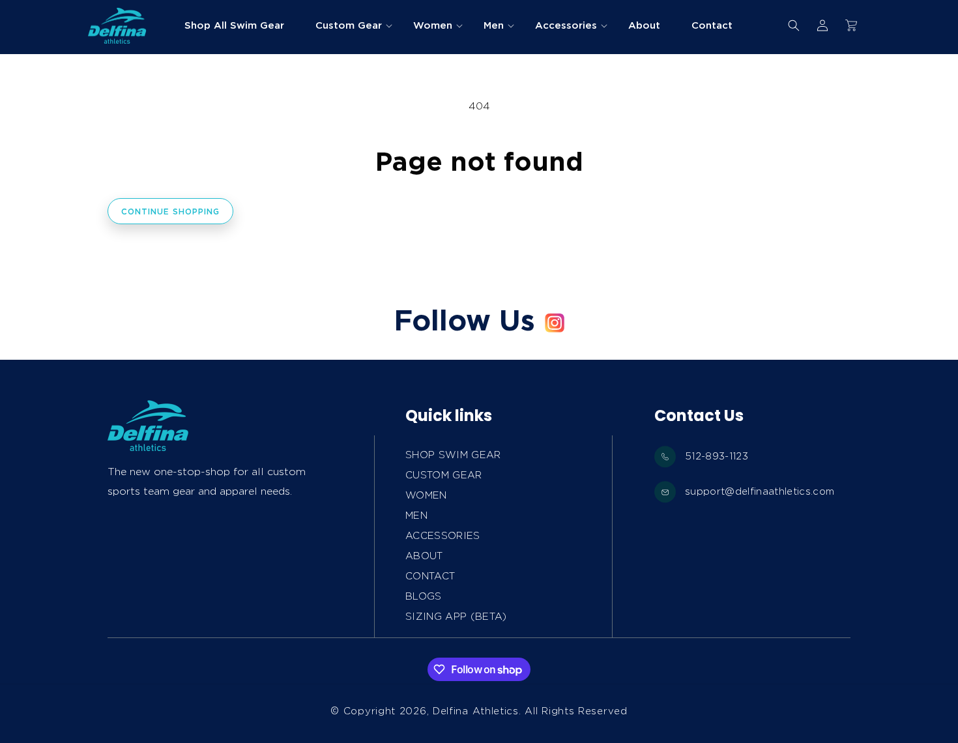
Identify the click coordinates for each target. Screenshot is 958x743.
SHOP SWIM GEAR (453, 455)
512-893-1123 (716, 456)
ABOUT (424, 556)
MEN (416, 515)
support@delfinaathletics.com (760, 491)
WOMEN (426, 495)
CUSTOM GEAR (443, 475)
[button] (349, 25)
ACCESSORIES (442, 536)
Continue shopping (170, 211)
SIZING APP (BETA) (456, 616)
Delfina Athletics (476, 711)
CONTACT (430, 576)
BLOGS (423, 596)
